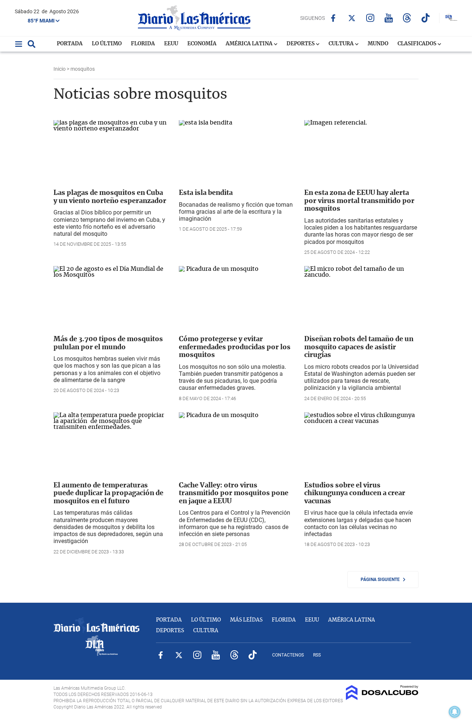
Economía (201, 43)
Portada (70, 43)
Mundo (378, 43)
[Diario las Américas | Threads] (407, 17)
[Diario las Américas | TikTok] (425, 17)
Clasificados (417, 43)
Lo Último (107, 43)
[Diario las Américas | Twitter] (351, 18)
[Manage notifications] (455, 712)
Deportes (301, 43)
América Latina (250, 43)
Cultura (342, 43)
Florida (143, 43)
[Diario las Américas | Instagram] (370, 17)
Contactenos (288, 655)
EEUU (171, 43)
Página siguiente (382, 579)
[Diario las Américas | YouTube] (388, 17)
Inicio (59, 69)
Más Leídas (246, 620)
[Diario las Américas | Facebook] (333, 18)
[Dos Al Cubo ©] (382, 698)
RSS (317, 655)
